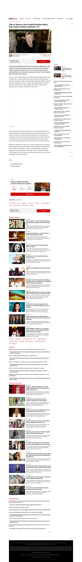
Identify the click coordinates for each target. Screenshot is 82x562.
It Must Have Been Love (40, 341)
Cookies (27, 542)
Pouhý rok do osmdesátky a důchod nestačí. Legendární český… (61, 101)
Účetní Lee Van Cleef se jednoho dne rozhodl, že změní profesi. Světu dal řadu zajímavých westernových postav (28, 371)
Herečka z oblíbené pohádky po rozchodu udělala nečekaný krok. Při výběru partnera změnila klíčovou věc (29, 525)
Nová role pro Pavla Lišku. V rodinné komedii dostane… (62, 142)
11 (40, 559)
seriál (11, 205)
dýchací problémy (29, 341)
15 (46, 559)
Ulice (32, 81)
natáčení (31, 205)
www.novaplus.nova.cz (17, 163)
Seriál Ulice (28, 18)
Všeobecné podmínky (34, 542)
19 (53, 559)
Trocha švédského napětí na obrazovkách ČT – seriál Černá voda (23, 355)
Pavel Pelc (31, 203)
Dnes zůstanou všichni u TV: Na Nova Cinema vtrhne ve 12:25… (62, 112)
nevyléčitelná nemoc (41, 339)
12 (41, 559)
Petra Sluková (16, 56)
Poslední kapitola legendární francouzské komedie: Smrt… (63, 93)
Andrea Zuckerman (14, 341)
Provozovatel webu (42, 542)
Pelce (40, 77)
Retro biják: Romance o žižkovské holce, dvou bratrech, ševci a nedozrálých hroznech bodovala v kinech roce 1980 (29, 379)
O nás (17, 542)
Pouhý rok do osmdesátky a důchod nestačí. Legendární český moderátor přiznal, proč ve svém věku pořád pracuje (29, 522)
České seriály (60, 18)
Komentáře (44, 61)
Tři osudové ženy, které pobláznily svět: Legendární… (62, 131)
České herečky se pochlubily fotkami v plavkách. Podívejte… (63, 119)
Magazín (63, 66)
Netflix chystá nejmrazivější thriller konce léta (20, 507)
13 (43, 559)
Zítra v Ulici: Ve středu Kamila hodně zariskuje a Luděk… (66, 76)
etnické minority (13, 343)
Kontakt (54, 544)
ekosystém (21, 341)
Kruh (34, 339)
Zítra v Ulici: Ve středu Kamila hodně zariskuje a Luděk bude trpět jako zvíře (25, 504)
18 (51, 559)
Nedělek (11, 339)
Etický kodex (41, 544)
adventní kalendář (45, 203)
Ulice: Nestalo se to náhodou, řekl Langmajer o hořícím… (61, 108)
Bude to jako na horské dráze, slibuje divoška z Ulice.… (62, 89)
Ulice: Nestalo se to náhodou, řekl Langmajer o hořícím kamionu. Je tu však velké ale (27, 528)
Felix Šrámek (25, 205)
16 (48, 559)
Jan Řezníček (24, 203)
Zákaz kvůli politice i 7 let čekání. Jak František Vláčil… (62, 138)
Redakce (20, 542)
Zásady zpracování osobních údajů (32, 544)
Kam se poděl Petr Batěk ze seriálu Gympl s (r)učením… (63, 97)
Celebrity (21, 18)
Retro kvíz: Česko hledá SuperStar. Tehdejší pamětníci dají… (61, 123)
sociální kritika (18, 339)
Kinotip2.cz (11, 21)
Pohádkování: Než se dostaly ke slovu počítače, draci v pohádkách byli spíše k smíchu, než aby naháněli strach (29, 375)
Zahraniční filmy (36, 18)
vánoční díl (37, 203)
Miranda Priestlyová (27, 339)
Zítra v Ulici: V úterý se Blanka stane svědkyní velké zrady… (62, 116)
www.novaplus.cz (15, 166)
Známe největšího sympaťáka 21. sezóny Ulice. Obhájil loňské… (62, 146)
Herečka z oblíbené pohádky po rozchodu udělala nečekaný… (63, 104)
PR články (46, 544)
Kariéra (50, 544)
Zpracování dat (53, 542)
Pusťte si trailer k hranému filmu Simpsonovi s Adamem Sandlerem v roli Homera (27, 368)
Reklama (24, 542)
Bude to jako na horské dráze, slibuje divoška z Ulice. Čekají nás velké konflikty (26, 512)
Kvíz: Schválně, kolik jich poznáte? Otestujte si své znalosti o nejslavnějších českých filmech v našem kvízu (29, 359)
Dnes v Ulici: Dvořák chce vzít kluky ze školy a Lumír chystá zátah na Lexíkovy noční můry (28, 361)
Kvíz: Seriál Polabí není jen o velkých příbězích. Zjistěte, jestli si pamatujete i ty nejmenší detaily (29, 509)
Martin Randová (17, 205)
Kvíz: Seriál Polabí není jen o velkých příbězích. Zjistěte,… (62, 86)
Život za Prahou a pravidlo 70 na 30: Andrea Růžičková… (62, 135)
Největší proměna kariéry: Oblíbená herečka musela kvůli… (62, 127)
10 (38, 559)
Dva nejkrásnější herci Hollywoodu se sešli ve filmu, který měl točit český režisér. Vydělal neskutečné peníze (28, 365)
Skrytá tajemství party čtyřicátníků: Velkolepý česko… (66, 69)
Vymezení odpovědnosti (61, 542)
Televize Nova (12, 203)
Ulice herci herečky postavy (48, 18)
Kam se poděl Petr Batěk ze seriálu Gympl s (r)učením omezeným (23, 518)
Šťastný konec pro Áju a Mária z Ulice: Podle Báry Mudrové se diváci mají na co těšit (27, 349)
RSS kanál (48, 542)
